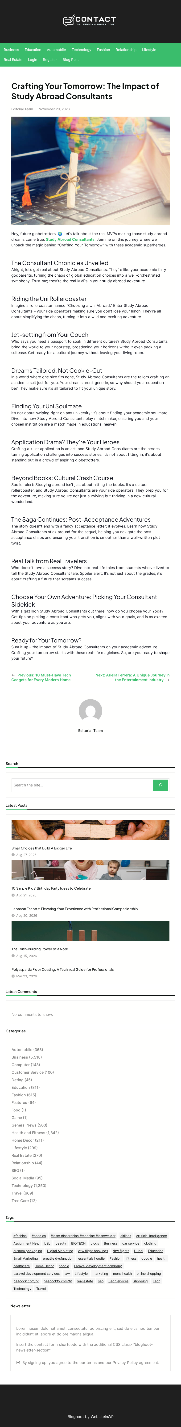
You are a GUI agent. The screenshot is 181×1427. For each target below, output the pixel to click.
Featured (19, 1102)
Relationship (23, 1163)
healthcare (21, 1266)
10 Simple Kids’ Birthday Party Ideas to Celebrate (51, 888)
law (67, 1273)
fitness (131, 1258)
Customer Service (28, 1072)
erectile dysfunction (58, 1258)
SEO (15, 1170)
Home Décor (44, 1266)
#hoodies (39, 1236)
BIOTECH (78, 1243)
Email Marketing (25, 1258)
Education (21, 1087)
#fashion (20, 1236)
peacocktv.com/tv (58, 1281)
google (146, 1258)
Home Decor (23, 1140)
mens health (122, 1273)
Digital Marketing (60, 1251)
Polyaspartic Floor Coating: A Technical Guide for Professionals (63, 969)
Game (17, 1117)
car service (130, 1243)
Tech (156, 1281)
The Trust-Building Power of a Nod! (40, 949)
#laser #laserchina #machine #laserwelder (83, 1236)
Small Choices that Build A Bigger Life (42, 848)
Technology (22, 1185)
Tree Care (20, 1200)
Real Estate (22, 1155)
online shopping (149, 1273)
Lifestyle (19, 1147)
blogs (94, 1243)
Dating (18, 1079)
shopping (140, 1281)
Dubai (138, 1251)
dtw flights (121, 1251)
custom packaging (27, 1251)
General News (24, 1125)
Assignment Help (26, 1243)
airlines (125, 1236)
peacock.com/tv (26, 1281)
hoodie (64, 1266)
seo (100, 1281)
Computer (21, 1064)
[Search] (160, 785)
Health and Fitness (28, 1132)
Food (16, 1110)
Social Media (23, 1178)
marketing (100, 1273)
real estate (85, 1281)
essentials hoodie (91, 1258)
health (161, 1258)
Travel (17, 1193)
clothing (150, 1243)
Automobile (22, 1049)
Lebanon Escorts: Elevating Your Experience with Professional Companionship (75, 909)
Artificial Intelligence (151, 1236)
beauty (60, 1243)
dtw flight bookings (93, 1251)
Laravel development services (36, 1273)
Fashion (19, 1095)
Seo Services (118, 1281)
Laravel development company (98, 1266)
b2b (47, 1243)
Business (20, 1057)
